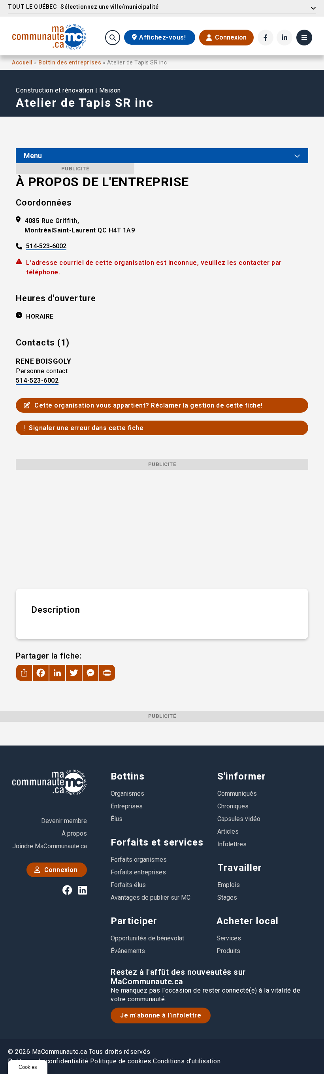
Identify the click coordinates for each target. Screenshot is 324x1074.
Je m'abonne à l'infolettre (160, 1015)
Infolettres (232, 844)
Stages (227, 897)
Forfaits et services (157, 842)
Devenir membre (64, 821)
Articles (228, 831)
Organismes (127, 793)
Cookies (28, 1067)
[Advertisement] (162, 525)
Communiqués (237, 793)
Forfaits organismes (139, 859)
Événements (128, 951)
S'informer (241, 776)
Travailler (239, 867)
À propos (74, 833)
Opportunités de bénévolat (147, 938)
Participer (134, 921)
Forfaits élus (128, 885)
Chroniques (233, 806)
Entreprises (127, 806)
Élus (116, 819)
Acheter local (248, 921)
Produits (228, 951)
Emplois (228, 885)
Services (229, 938)
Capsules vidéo (238, 819)
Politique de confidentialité (48, 1061)
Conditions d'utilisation (186, 1061)
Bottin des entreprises (70, 62)
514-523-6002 (46, 246)
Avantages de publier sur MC (150, 897)
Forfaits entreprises (138, 872)
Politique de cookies (120, 1061)
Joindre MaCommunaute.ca (49, 846)
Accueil (23, 62)
